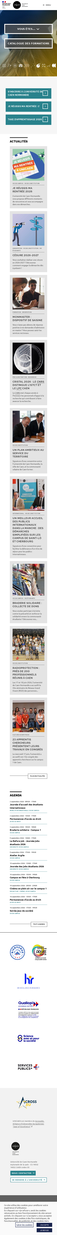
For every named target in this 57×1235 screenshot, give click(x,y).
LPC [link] (19, 388)
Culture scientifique (21, 735)
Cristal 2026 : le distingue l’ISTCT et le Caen (28, 385)
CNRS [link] (40, 381)
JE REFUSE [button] (44, 1230)
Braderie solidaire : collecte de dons (27, 605)
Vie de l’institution (32, 183)
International (18, 513)
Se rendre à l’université (27, 1180)
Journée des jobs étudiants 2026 (27, 866)
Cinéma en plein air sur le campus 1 (28, 888)
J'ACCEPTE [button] (44, 1225)
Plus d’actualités (37, 776)
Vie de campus (18, 183)
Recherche (32, 377)
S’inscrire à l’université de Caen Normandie (25, 93)
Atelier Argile (17, 855)
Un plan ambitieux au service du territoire (28, 453)
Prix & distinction (20, 377)
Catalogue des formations (28, 43)
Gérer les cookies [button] (24, 1224)
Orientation (17, 248)
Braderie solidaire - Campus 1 (25, 829)
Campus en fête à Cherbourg (25, 877)
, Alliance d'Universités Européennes (28, 1124)
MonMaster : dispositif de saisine (27, 318)
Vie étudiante (29, 598)
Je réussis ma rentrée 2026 (22, 190)
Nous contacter (22, 1173)
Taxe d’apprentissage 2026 (25, 119)
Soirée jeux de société (21, 910)
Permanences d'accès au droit (25, 818)
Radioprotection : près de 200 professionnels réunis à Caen (26, 672)
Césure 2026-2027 (26, 255)
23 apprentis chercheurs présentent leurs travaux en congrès (28, 744)
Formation (17, 312)
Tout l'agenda (39, 924)
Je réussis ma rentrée (22, 106)
